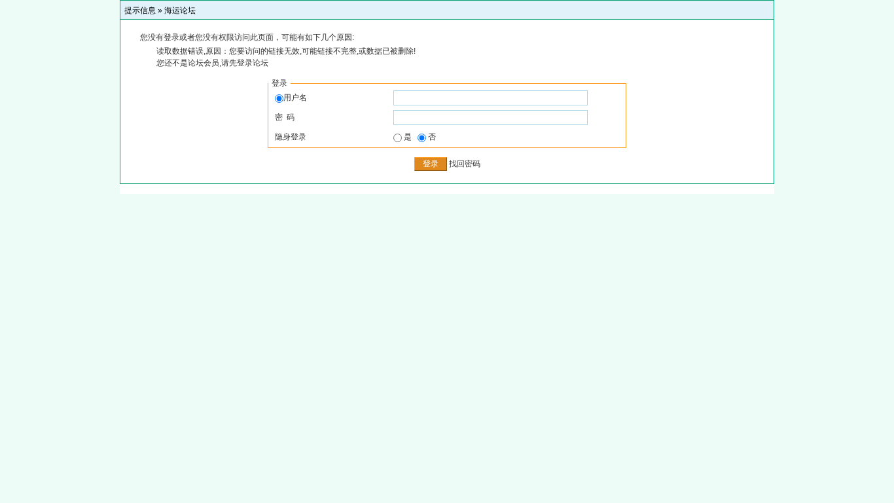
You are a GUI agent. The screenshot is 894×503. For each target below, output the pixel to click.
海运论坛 (180, 10)
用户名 (295, 97)
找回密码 (464, 163)
